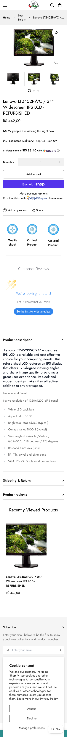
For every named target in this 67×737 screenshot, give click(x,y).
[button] (33, 150)
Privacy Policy (49, 699)
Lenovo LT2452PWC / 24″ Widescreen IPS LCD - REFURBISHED (24, 581)
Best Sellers (21, 17)
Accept (31, 708)
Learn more (56, 198)
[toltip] (56, 62)
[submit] (59, 650)
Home (6, 18)
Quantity (8, 162)
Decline (31, 718)
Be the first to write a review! (33, 311)
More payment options (33, 193)
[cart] (59, 5)
